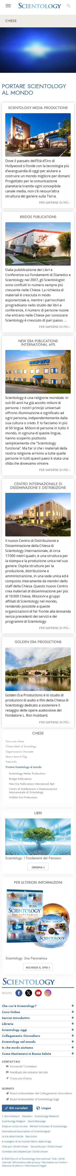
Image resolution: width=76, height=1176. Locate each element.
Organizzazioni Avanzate (19, 752)
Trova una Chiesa (20, 1078)
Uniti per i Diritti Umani (15, 1146)
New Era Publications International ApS (31, 784)
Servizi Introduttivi (16, 1018)
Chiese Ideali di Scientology (21, 746)
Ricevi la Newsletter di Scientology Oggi (34, 1099)
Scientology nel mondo (19, 1042)
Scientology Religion (14, 1121)
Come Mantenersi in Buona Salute (26, 1054)
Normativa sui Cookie (54, 1162)
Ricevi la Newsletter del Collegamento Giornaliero (40, 1093)
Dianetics (27, 1116)
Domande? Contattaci (23, 1066)
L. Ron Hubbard (11, 1116)
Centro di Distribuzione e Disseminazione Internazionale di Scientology (33, 790)
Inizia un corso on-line (15, 1126)
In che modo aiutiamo (17, 1048)
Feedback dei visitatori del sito (28, 1072)
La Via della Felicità (12, 1136)
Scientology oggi (14, 1030)
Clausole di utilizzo (12, 1165)
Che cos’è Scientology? (19, 1006)
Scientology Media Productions (27, 774)
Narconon (31, 1136)
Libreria (7, 1024)
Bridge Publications (20, 779)
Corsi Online (11, 1012)
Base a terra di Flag (16, 757)
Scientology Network (47, 1116)
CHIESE (38, 733)
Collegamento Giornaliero (21, 1036)
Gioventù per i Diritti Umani (46, 1146)
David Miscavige (37, 1121)
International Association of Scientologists (26, 1131)
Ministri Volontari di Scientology (48, 1126)
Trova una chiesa (15, 741)
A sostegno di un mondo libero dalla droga (26, 1141)
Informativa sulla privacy (26, 1162)
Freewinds (11, 762)
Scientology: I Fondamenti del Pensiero (33, 858)
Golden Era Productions (23, 797)
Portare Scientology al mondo (24, 767)
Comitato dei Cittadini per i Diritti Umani (25, 1151)
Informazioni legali (35, 1165)
